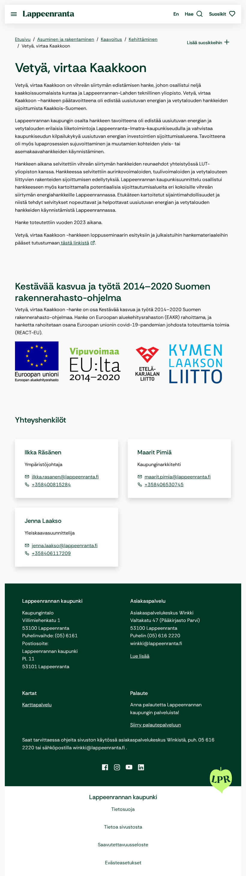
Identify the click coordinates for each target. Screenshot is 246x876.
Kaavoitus (111, 39)
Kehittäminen (143, 39)
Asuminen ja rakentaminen (65, 39)
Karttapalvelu (37, 705)
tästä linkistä (74, 243)
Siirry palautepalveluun (155, 725)
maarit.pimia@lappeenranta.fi (178, 477)
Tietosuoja (123, 809)
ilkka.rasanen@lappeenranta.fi (65, 477)
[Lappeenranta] (48, 14)
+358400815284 (51, 484)
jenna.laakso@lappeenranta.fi (65, 545)
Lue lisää (139, 656)
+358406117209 (51, 553)
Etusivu (23, 39)
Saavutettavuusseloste (123, 844)
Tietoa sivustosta (123, 827)
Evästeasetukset (123, 862)
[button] (194, 14)
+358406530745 (164, 484)
